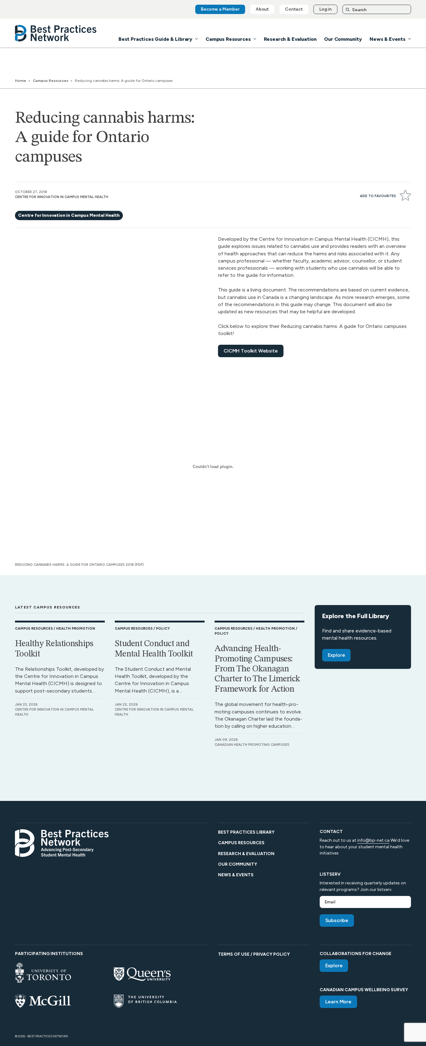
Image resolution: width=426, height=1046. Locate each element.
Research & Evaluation (290, 39)
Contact (294, 9)
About (262, 9)
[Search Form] (376, 9)
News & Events (387, 39)
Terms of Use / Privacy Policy (254, 954)
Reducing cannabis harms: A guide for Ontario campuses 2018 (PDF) (79, 565)
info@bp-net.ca (373, 840)
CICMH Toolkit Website (251, 351)
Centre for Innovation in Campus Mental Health (69, 215)
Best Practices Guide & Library (155, 39)
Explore (336, 655)
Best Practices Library (246, 832)
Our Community (343, 39)
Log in (325, 9)
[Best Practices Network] (56, 33)
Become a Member (220, 9)
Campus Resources (228, 39)
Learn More (338, 1002)
